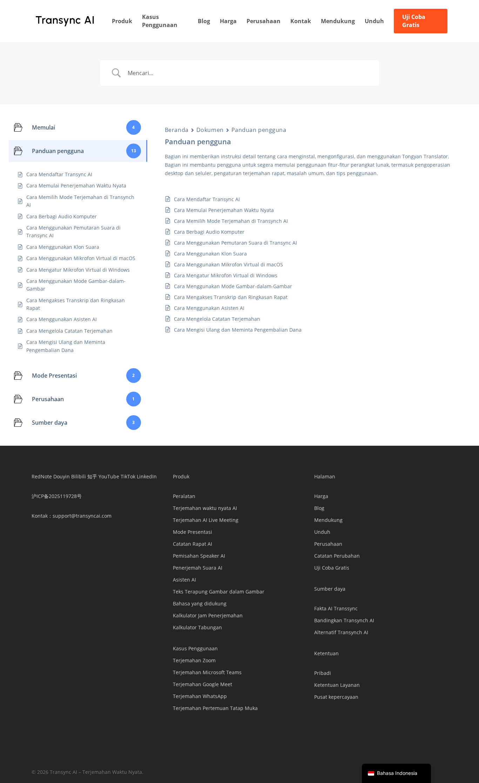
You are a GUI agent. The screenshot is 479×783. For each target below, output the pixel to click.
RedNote (42, 476)
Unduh (322, 532)
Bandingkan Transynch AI (344, 620)
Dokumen (210, 130)
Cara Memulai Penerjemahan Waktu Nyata (224, 210)
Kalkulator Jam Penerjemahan (208, 615)
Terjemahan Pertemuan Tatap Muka (215, 708)
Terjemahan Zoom (194, 660)
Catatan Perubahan (337, 555)
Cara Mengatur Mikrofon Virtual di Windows (225, 275)
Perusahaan (328, 543)
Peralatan (184, 496)
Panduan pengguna (258, 130)
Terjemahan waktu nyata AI (205, 508)
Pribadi (322, 673)
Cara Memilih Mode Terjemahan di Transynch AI (231, 221)
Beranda (177, 130)
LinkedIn (147, 476)
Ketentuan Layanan (337, 685)
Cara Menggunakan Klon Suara (210, 253)
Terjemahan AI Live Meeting (205, 520)
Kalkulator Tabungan (197, 627)
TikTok (128, 476)
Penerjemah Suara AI (197, 567)
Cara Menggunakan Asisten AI (209, 308)
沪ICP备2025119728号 (57, 496)
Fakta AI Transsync (336, 608)
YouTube (109, 476)
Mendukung (328, 520)
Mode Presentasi (192, 532)
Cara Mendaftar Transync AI (207, 199)
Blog (319, 508)
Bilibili (78, 476)
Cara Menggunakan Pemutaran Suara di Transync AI (235, 242)
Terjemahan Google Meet (202, 684)
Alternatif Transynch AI (341, 632)
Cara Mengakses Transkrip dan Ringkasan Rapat (231, 297)
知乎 (92, 476)
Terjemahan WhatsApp (200, 696)
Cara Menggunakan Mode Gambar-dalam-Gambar (233, 286)
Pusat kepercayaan (336, 697)
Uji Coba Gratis (331, 567)
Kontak (40, 515)
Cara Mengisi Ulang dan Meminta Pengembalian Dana (238, 329)
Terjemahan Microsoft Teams (207, 672)
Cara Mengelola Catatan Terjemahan (217, 319)
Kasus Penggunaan (195, 648)
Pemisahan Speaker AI (199, 555)
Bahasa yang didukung (200, 603)
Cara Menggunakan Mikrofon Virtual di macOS (228, 264)
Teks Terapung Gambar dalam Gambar (218, 591)
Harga (321, 496)
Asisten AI (184, 579)
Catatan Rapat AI (192, 543)
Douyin (61, 476)
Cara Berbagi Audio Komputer (209, 231)
